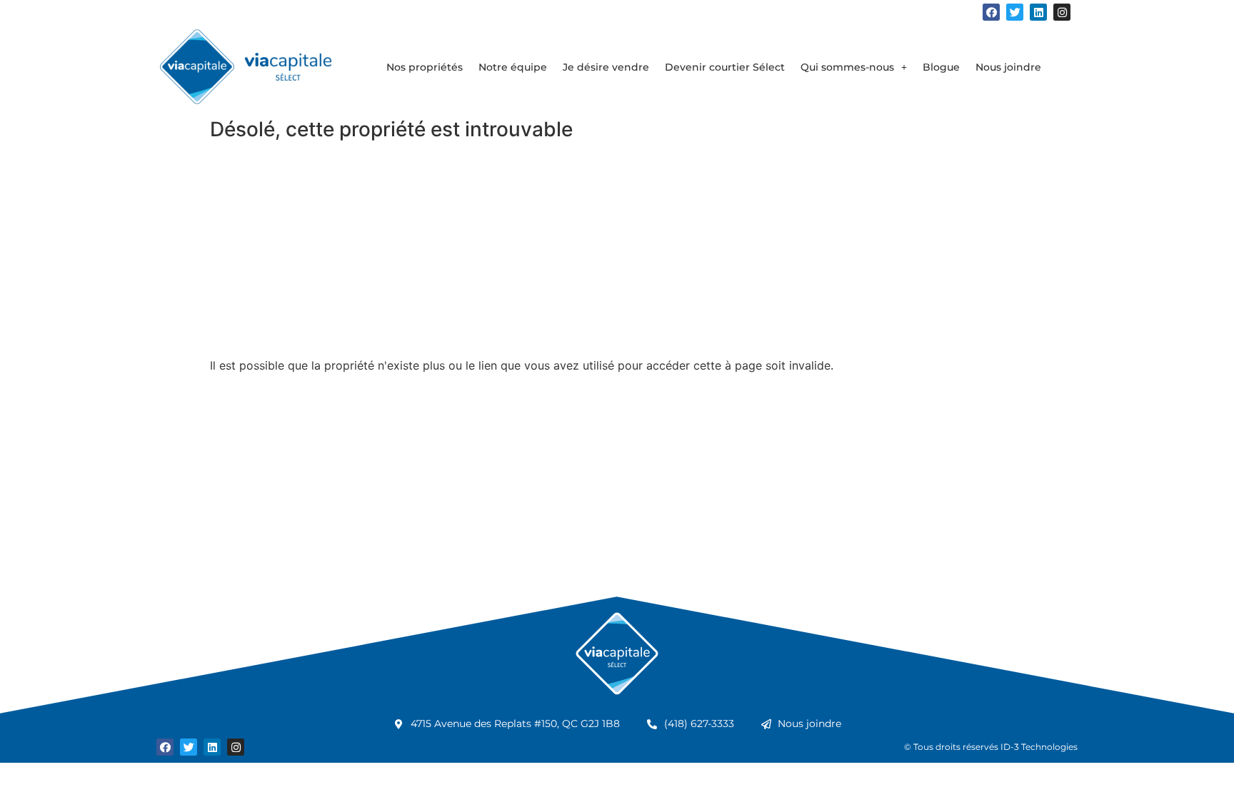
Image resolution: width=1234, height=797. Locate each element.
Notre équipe (512, 67)
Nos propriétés (424, 67)
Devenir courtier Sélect (725, 67)
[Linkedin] (1038, 12)
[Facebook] (991, 12)
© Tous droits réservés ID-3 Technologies (991, 746)
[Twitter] (1014, 12)
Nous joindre (1008, 67)
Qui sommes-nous (847, 67)
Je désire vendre (606, 67)
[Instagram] (1061, 12)
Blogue (941, 67)
